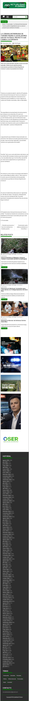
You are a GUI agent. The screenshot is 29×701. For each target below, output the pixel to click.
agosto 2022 (6, 539)
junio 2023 (5, 522)
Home (3, 24)
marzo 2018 (6, 633)
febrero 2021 (6, 571)
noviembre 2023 (7, 513)
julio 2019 (5, 604)
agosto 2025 (6, 481)
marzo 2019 (6, 612)
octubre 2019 (6, 599)
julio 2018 (5, 626)
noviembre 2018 (7, 619)
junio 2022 (5, 543)
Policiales (19, 675)
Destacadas (6, 675)
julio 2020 (5, 583)
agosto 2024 (6, 502)
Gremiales (12, 675)
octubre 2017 (6, 642)
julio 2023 (5, 520)
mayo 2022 (5, 545)
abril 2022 (5, 546)
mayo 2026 (5, 465)
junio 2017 (5, 649)
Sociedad (9, 682)
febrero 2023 (6, 529)
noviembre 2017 (7, 640)
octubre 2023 (6, 515)
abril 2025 (5, 488)
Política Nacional (12, 679)
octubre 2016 (6, 661)
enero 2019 (6, 615)
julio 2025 (5, 483)
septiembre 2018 (7, 622)
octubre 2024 (6, 499)
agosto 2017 (6, 645)
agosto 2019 (6, 603)
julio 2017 (5, 647)
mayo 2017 (5, 650)
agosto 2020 (6, 582)
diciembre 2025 (7, 474)
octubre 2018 (6, 620)
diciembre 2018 (7, 617)
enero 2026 (6, 472)
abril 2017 (5, 652)
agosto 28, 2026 (5, 254)
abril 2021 (5, 567)
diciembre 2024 (7, 495)
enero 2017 (6, 656)
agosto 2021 (6, 560)
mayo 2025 (5, 486)
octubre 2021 (6, 557)
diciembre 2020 (7, 575)
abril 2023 (5, 525)
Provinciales (10, 24)
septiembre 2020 (7, 580)
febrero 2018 (6, 634)
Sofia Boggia (17, 43)
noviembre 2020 (7, 576)
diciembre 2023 (7, 511)
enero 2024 (6, 509)
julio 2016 (5, 666)
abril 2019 (5, 610)
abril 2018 (5, 631)
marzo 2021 (6, 569)
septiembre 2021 (7, 559)
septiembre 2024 (7, 500)
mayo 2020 (5, 587)
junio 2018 (5, 627)
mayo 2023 (5, 523)
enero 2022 (6, 552)
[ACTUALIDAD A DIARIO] (4, 16)
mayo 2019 (5, 608)
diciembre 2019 (7, 596)
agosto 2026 (6, 460)
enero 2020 (6, 594)
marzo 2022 (6, 548)
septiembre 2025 (7, 479)
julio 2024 (5, 504)
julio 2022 (5, 541)
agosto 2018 (6, 624)
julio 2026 (5, 462)
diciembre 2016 (7, 657)
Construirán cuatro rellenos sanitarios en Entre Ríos (22, 227)
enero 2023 (6, 530)
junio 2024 (5, 506)
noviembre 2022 (7, 534)
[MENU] (7, 17)
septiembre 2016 (7, 663)
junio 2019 (5, 606)
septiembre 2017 (7, 643)
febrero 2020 (6, 592)
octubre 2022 (6, 536)
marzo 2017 (6, 654)
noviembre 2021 (7, 555)
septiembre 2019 (7, 601)
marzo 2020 (6, 590)
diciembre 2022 (7, 532)
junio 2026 (5, 463)
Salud (4, 682)
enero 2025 (6, 493)
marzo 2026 (6, 469)
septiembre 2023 (7, 516)
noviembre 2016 (7, 659)
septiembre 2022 (7, 538)
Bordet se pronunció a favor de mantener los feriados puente (7, 227)
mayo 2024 (5, 508)
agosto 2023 (6, 518)
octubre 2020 (6, 578)
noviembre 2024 (7, 497)
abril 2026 (5, 467)
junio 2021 (5, 564)
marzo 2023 (6, 527)
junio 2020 (5, 585)
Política (5, 679)
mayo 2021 (5, 566)
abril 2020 (5, 589)
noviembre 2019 (7, 597)
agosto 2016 (6, 664)
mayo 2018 (5, 629)
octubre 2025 (6, 478)
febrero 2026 (6, 471)
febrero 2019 (6, 613)
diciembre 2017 (7, 638)
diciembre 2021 (7, 553)
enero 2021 (6, 573)
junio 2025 (5, 485)
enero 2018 (6, 636)
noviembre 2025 (7, 476)
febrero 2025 (6, 492)
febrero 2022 (6, 550)
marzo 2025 (6, 490)
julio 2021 (5, 562)
